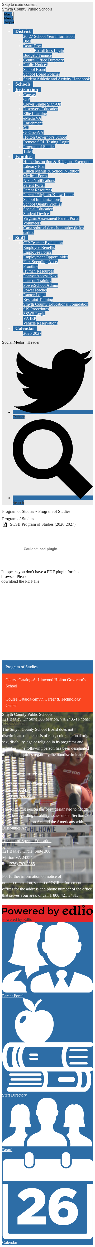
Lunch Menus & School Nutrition (51, 171)
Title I (28, 151)
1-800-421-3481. (64, 895)
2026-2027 (32, 333)
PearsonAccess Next (40, 276)
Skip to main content (19, 4)
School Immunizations (41, 199)
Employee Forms (37, 252)
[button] (23, 31)
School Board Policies (41, 74)
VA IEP (29, 318)
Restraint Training (38, 299)
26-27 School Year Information (49, 36)
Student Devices (36, 213)
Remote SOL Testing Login (46, 142)
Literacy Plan (34, 166)
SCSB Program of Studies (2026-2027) (42, 524)
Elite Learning (35, 113)
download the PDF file (20, 581)
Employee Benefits (39, 247)
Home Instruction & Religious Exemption (58, 161)
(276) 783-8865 (22, 796)
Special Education (38, 209)
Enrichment (32, 123)
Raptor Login (34, 295)
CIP (26, 99)
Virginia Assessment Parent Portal (51, 218)
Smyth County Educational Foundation (55, 304)
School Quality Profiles (42, 204)
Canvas (29, 94)
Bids (27, 41)
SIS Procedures (36, 309)
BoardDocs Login (49, 50)
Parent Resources (37, 190)
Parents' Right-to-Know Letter (48, 194)
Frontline (30, 266)
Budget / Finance (37, 55)
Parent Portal (34, 185)
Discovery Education (40, 109)
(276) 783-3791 (15, 724)
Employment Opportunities (45, 257)
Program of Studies (39, 146)
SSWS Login (34, 313)
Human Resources (38, 271)
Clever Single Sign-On (42, 104)
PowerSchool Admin (40, 285)
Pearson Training (37, 280)
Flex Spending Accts (40, 261)
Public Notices (35, 64)
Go (25, 128)
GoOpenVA (33, 132)
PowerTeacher (35, 290)
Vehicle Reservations (40, 323)
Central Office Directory (43, 60)
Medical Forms (35, 176)
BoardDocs (32, 46)
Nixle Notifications (39, 180)
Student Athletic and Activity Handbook (56, 79)
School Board (34, 69)
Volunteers (32, 223)
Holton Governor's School (45, 137)
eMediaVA (32, 118)
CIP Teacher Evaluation (43, 243)
